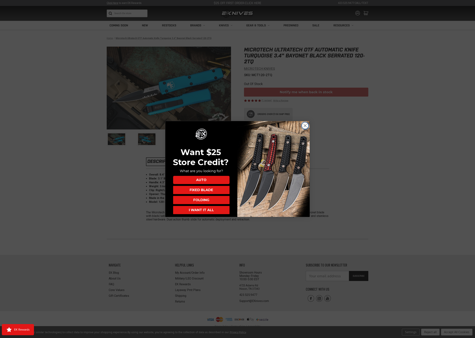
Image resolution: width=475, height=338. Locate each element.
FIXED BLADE (201, 190)
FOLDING (201, 200)
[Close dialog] (305, 125)
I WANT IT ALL (201, 210)
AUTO (201, 180)
